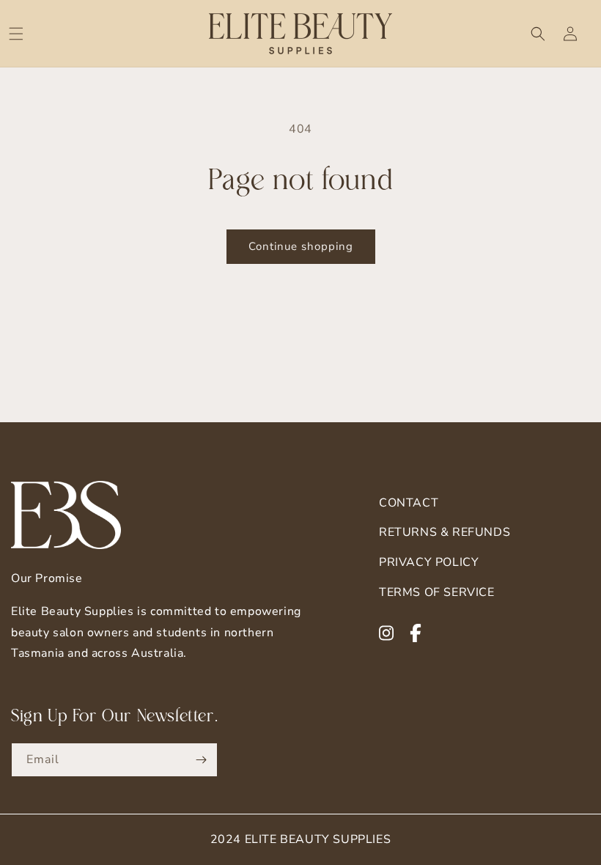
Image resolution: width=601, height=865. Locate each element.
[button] (16, 34)
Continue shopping (300, 246)
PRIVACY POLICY (429, 562)
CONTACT (408, 503)
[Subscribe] (201, 760)
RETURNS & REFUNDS (444, 532)
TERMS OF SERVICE (437, 592)
